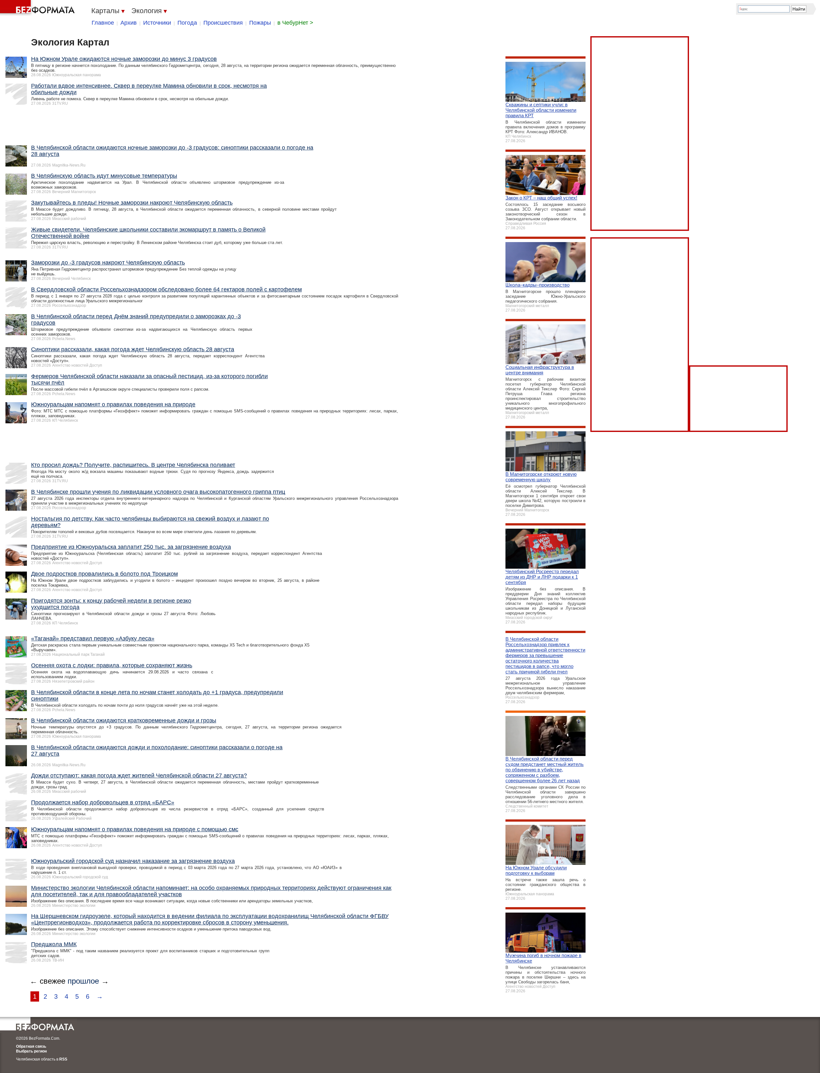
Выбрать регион (31, 1051)
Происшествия (223, 23)
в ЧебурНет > (295, 23)
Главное (103, 23)
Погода (187, 23)
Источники (157, 23)
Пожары (260, 23)
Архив (128, 23)
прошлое (83, 981)
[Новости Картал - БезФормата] (38, 8)
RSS (63, 1059)
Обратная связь (31, 1046)
